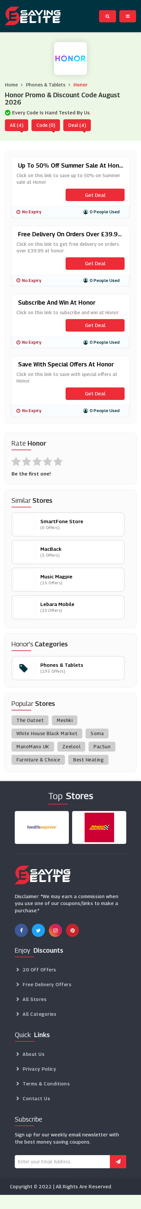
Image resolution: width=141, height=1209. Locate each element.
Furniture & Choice (38, 759)
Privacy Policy (39, 1069)
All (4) (16, 125)
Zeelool (71, 746)
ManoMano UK (32, 746)
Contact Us (36, 1098)
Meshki (64, 720)
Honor (80, 84)
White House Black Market (46, 733)
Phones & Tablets (45, 84)
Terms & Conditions (46, 1083)
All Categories (39, 1014)
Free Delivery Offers (47, 984)
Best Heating (88, 759)
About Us (33, 1054)
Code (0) (45, 125)
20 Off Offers (39, 969)
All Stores (34, 999)
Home (11, 84)
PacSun (102, 746)
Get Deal (95, 195)
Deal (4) (77, 125)
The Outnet (30, 720)
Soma (97, 733)
